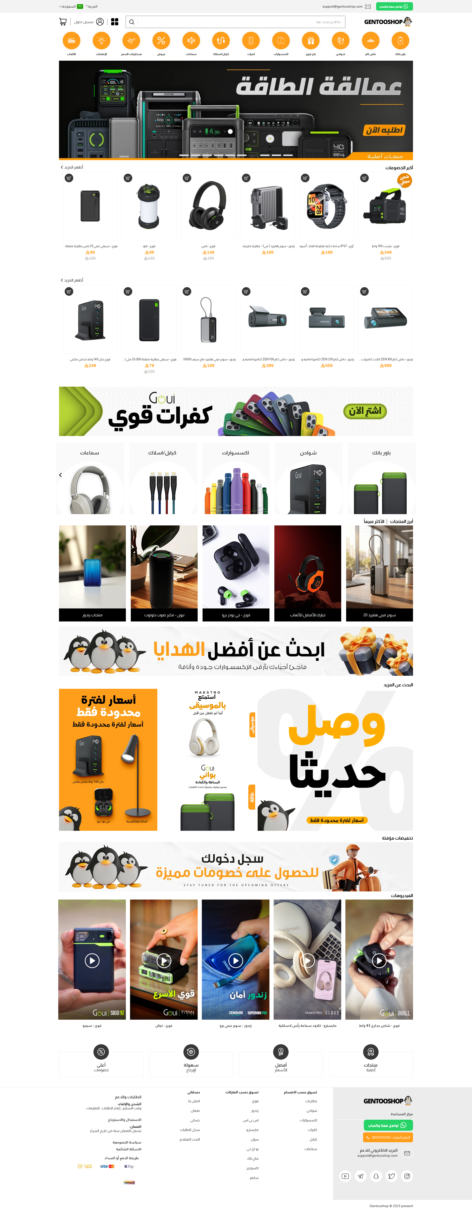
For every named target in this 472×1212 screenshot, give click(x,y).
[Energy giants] (236, 64)
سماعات (311, 1149)
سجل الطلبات (190, 1130)
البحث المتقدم (190, 1139)
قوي (255, 1101)
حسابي (195, 1120)
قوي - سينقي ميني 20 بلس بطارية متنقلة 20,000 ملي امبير (80, 246)
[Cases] (236, 435)
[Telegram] (361, 1176)
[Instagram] (407, 1176)
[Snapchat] (376, 1176)
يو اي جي (253, 1149)
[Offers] (108, 760)
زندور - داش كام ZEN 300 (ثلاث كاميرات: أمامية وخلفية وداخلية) (372, 359)
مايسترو (252, 1130)
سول (255, 1139)
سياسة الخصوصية (127, 1142)
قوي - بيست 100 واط (385, 246)
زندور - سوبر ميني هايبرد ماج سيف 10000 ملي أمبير (203, 359)
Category (114, 22)
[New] (335, 760)
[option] (92, 964)
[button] (91, 6)
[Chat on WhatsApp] (394, 6)
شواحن (312, 1111)
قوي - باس (208, 246)
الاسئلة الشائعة (128, 1149)
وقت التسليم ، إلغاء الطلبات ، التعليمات (113, 1108)
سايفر (254, 1178)
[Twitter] (392, 1176)
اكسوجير (252, 1168)
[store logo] (379, 21)
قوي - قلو (149, 246)
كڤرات (312, 1130)
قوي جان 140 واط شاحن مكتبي (90, 359)
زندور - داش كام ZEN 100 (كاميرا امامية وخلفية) (264, 359)
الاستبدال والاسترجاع (124, 1120)
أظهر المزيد (73, 167)
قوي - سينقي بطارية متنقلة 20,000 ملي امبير (148, 359)
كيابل (313, 1139)
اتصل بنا (194, 1101)
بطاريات (311, 1101)
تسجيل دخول (83, 22)
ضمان (195, 1111)
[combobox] (235, 22)
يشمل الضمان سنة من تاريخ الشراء (115, 1131)
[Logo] (388, 1105)
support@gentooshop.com (377, 1155)
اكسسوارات (308, 1120)
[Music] (207, 724)
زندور (255, 1111)
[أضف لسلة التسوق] (364, 178)
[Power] (207, 796)
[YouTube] (345, 1176)
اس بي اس (251, 1120)
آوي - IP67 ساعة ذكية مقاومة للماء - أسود (326, 246)
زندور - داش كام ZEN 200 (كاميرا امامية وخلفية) (323, 359)
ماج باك (253, 1158)
